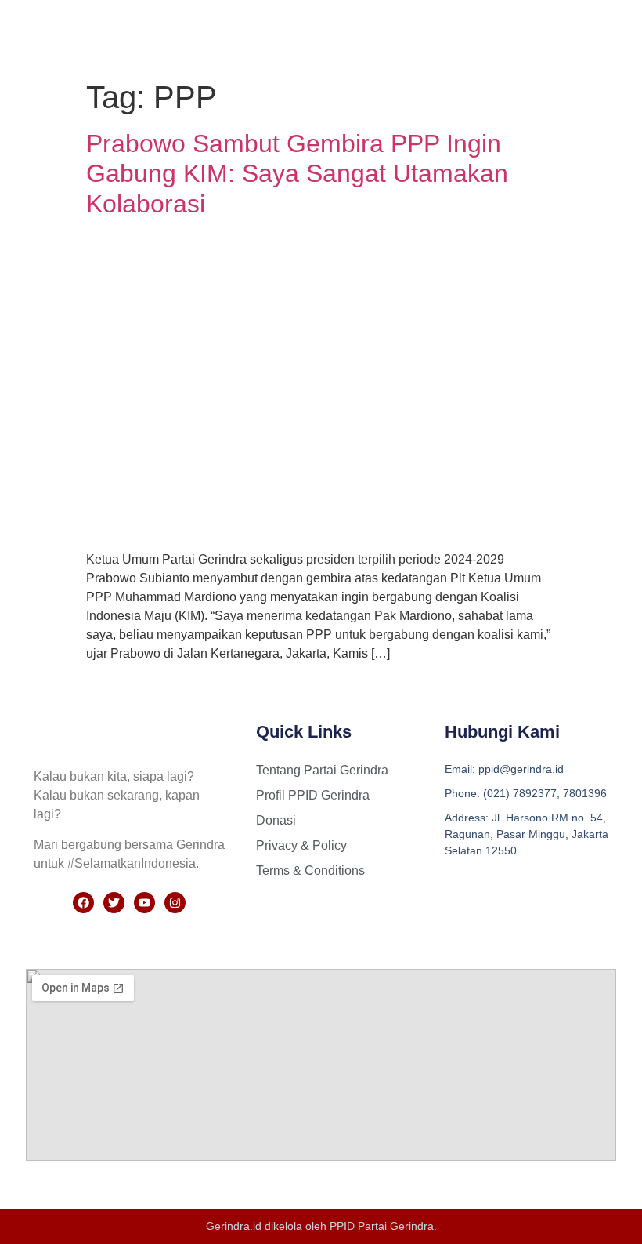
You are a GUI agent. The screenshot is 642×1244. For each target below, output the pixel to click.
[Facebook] (83, 902)
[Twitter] (113, 902)
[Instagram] (175, 902)
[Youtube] (144, 902)
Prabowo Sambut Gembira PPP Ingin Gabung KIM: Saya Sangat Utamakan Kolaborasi (297, 173)
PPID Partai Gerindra (382, 1226)
